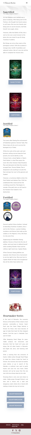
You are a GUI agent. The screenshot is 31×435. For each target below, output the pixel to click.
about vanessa (15, 424)
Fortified (15, 291)
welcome (8, 424)
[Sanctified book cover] (15, 78)
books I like (14, 426)
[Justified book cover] (15, 111)
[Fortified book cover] (15, 287)
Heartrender (15, 406)
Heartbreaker (15, 400)
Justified (15, 115)
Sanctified (15, 82)
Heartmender (15, 394)
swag (22, 424)
